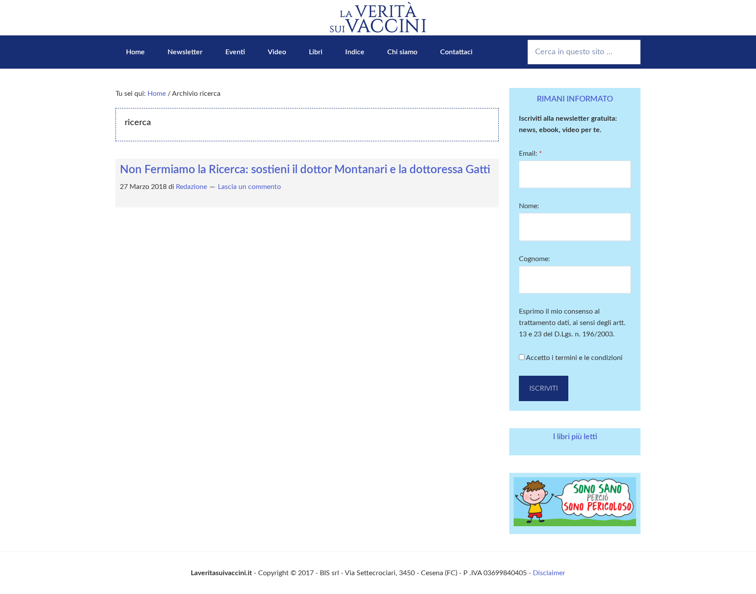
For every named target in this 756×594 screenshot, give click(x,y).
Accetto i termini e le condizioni (574, 357)
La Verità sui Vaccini (378, 17)
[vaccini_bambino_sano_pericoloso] (575, 524)
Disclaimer (549, 573)
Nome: (529, 206)
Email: (530, 153)
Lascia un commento (249, 186)
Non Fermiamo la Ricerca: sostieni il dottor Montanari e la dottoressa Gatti (305, 169)
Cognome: (534, 258)
